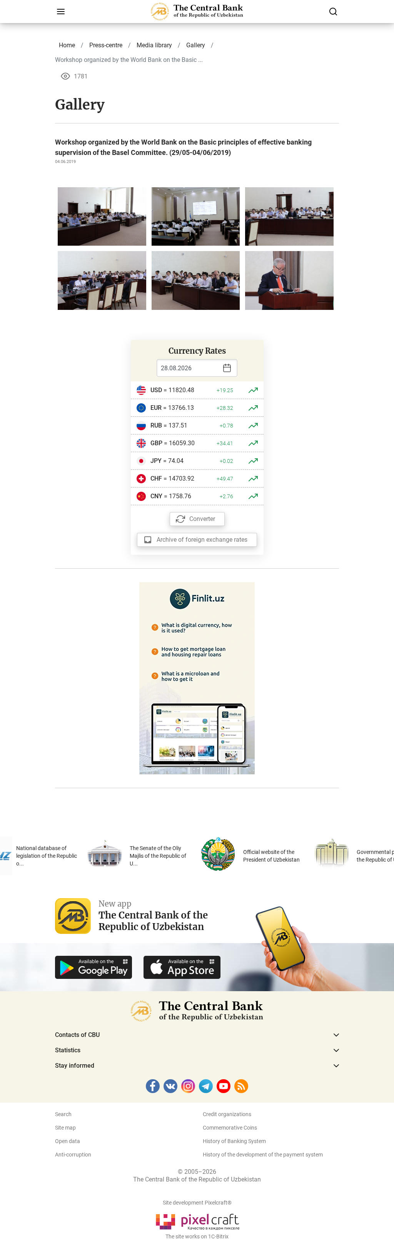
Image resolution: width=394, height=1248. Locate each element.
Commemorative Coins (230, 1128)
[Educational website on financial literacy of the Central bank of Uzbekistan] (197, 678)
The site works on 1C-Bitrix (197, 1236)
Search (63, 1114)
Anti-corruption (73, 1154)
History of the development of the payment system (263, 1154)
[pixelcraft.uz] (197, 1220)
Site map (65, 1128)
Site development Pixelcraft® (197, 1203)
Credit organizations (227, 1114)
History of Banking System (234, 1141)
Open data (67, 1141)
